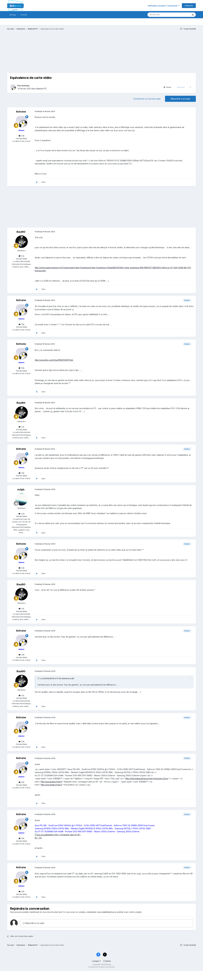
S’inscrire (189, 5)
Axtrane (25, 85)
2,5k (22, 514)
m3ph (20, 489)
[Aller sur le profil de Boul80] (21, 241)
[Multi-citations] (37, 182)
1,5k (22, 256)
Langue (96, 961)
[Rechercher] (193, 14)
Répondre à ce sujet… (35, 923)
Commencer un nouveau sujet (146, 99)
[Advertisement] (57, 53)
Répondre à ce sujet (180, 99)
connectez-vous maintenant (99, 912)
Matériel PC (41, 88)
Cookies (107, 961)
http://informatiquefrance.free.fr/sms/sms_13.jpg (147, 778)
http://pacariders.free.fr (51, 782)
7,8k (22, 136)
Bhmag (13, 15)
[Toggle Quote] (39, 678)
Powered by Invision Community (101, 967)
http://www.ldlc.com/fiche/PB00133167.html (54, 360)
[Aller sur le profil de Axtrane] (13, 87)
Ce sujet (182, 15)
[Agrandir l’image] (40, 834)
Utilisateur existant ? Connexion (163, 6)
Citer (43, 182)
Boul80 (21, 231)
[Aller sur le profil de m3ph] (21, 499)
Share (168, 87)
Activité (24, 15)
